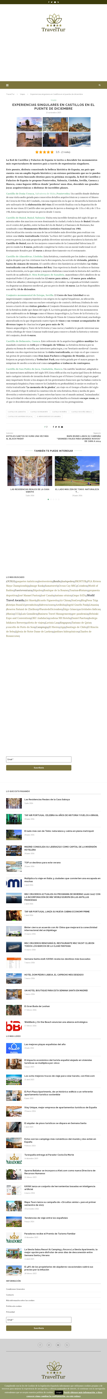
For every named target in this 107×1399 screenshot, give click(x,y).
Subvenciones (46, 604)
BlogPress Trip (89, 600)
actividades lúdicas (89, 609)
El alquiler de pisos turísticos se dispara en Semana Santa (55, 1123)
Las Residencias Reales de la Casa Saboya (47, 799)
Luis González (29, 613)
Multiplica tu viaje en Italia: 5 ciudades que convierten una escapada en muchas (62, 880)
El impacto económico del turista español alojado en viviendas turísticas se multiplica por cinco (58, 1061)
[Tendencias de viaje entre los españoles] (14, 1222)
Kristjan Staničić (16, 604)
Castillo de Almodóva (17, 412)
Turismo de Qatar (81, 622)
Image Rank (36, 585)
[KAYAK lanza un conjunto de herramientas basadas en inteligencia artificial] (14, 1190)
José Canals (47, 595)
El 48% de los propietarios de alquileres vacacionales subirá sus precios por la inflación (58, 1268)
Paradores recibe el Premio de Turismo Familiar (50, 1233)
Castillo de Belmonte (39, 412)
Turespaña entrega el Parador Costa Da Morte (49, 1155)
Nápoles (37, 590)
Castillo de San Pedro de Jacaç (20, 416)
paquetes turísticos (26, 581)
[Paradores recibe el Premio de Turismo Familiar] (14, 1237)
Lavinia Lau (52, 622)
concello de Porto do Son (21, 627)
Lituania (93, 604)
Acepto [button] (59, 1392)
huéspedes (68, 581)
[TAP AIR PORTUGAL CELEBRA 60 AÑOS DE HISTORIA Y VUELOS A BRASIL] (14, 819)
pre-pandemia (80, 613)
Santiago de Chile (76, 627)
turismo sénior (63, 595)
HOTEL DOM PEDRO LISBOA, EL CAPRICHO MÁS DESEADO (54, 975)
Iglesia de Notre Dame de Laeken (34, 631)
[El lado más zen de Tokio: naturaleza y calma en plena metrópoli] (77, 471)
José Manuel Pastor (28, 595)
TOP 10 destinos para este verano (42, 862)
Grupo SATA (79, 595)
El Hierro (54, 627)
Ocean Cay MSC (67, 585)
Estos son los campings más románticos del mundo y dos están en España (60, 1140)
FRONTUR (80, 581)
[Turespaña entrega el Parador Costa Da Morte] (14, 1158)
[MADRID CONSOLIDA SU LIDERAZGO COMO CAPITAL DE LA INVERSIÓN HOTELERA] (14, 850)
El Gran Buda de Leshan (37, 1006)
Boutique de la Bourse (56, 590)
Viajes (22, 94)
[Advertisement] (53, 57)
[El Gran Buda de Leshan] (14, 1010)
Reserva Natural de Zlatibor (22, 609)
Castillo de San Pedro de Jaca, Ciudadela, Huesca (34, 368)
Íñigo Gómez (70, 609)
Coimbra (82, 585)
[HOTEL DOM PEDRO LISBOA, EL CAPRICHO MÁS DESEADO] (14, 978)
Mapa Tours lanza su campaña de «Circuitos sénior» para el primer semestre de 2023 (60, 1203)
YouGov (75, 600)
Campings (41, 627)
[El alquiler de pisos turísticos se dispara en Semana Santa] (14, 1127)
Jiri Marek (30, 600)
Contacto (10, 1295)
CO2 (17, 613)
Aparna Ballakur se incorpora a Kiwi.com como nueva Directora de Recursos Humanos (60, 1172)
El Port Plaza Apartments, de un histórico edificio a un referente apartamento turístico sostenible (58, 1093)
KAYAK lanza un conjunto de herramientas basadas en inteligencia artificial (59, 1187)
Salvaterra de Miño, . (38, 193)
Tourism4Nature (78, 590)
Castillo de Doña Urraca (81, 412)
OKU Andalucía (40, 618)
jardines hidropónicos (66, 631)
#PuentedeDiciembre (50, 609)
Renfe (57, 581)
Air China (64, 600)
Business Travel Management (54, 613)
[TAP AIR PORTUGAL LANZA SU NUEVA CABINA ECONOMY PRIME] (14, 915)
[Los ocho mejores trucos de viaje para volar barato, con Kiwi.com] (14, 1080)
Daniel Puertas (80, 618)
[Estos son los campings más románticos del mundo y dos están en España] (14, 1143)
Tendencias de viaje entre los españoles (46, 1218)
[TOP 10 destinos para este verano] (14, 866)
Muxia (10, 613)
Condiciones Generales (15, 1289)
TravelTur (10, 94)
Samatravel (51, 585)
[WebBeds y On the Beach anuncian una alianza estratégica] (14, 1026)
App (62, 627)
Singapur (65, 622)
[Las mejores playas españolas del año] (14, 1048)
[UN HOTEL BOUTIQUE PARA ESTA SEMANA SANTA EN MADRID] (14, 994)
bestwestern (45, 581)
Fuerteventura (23, 590)
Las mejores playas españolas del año (45, 1044)
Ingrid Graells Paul (77, 604)
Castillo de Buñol (59, 412)
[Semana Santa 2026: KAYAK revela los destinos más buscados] (14, 963)
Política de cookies (14, 1306)
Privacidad (10, 1312)
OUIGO (11, 581)
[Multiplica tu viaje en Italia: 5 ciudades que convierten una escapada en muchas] (14, 882)
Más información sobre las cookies (20, 1300)
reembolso (32, 604)
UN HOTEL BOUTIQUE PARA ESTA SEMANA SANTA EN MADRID (56, 990)
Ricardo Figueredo (47, 600)
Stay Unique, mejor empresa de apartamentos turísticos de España (60, 1107)
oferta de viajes (35, 622)
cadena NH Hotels (60, 618)
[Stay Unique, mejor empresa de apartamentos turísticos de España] (14, 1111)
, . (25, 217)
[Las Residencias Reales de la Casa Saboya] (29, 471)
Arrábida (60, 604)
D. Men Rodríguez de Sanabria (49, 416)
